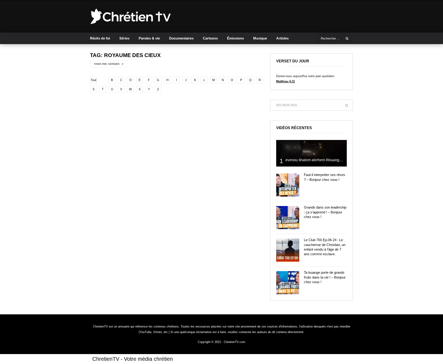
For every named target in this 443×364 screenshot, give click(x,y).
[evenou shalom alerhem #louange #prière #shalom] (311, 153)
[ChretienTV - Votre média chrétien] (130, 16)
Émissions (235, 38)
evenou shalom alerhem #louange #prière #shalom (327, 160)
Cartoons (210, 38)
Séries (124, 38)
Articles (282, 38)
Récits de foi (100, 38)
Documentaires (181, 38)
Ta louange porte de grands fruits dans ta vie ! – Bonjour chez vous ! (325, 277)
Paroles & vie (149, 38)
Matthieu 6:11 (285, 81)
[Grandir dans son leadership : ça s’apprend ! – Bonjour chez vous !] (287, 217)
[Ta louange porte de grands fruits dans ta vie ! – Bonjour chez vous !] (287, 282)
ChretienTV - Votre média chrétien (132, 359)
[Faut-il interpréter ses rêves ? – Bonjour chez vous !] (287, 185)
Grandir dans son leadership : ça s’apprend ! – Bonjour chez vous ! (325, 212)
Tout (93, 80)
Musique (260, 38)
